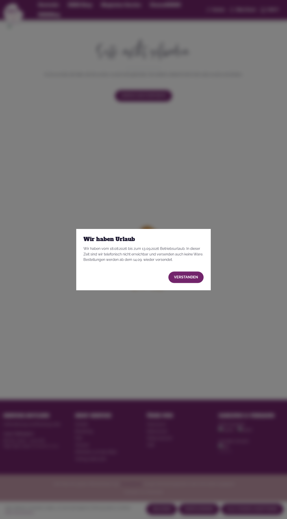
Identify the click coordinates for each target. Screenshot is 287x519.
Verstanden (186, 277)
